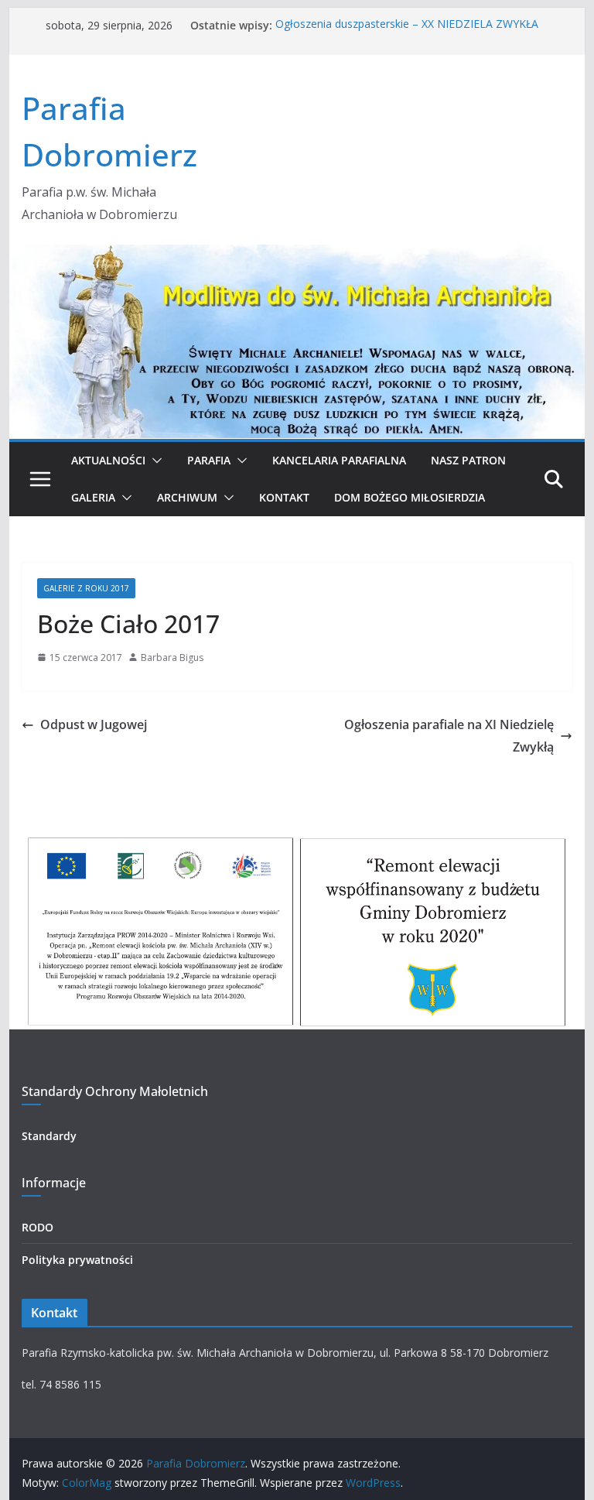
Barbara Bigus (172, 657)
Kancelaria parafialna (339, 460)
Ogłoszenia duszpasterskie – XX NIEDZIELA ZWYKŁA (406, 25)
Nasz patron (468, 460)
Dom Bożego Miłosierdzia (409, 497)
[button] (153, 460)
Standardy (49, 1135)
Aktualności (108, 460)
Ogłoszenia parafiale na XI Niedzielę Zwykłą (449, 735)
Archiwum (187, 497)
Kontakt (284, 497)
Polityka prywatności (77, 1259)
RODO (37, 1227)
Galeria (93, 497)
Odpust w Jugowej (93, 724)
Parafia (208, 460)
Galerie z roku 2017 (86, 588)
